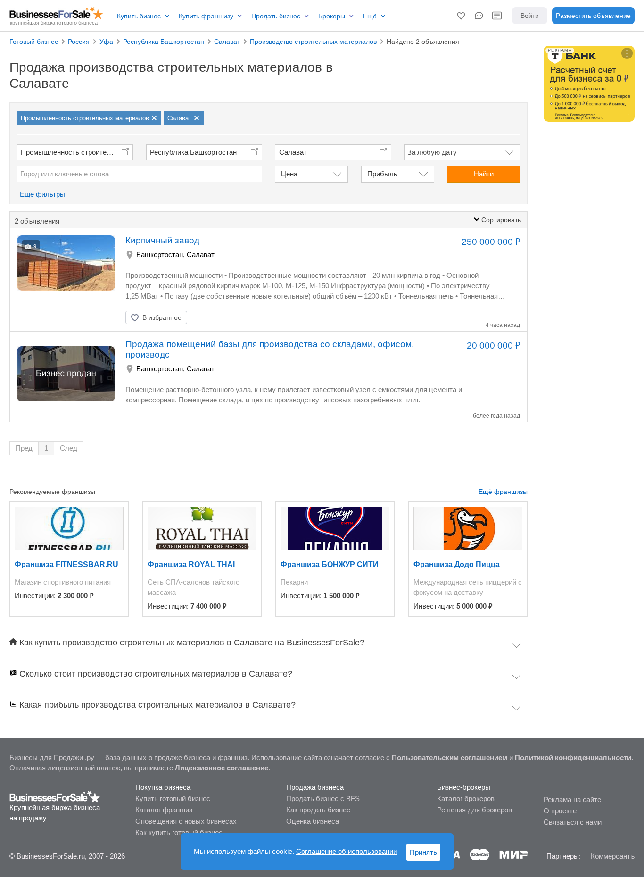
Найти (484, 174)
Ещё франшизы (503, 491)
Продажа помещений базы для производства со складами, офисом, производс (269, 349)
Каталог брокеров (466, 798)
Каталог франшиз (163, 810)
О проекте (560, 811)
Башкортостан (159, 255)
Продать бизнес (275, 16)
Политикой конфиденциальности (573, 757)
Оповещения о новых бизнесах (186, 821)
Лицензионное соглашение (221, 768)
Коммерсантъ (613, 856)
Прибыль (382, 174)
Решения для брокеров (474, 810)
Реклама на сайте (572, 799)
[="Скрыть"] (201, 317)
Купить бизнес (139, 16)
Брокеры (331, 16)
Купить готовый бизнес (172, 798)
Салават (201, 255)
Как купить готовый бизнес (179, 832)
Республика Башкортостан (193, 152)
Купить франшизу (206, 16)
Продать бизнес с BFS (323, 798)
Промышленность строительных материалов (77, 152)
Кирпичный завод (162, 240)
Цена (289, 174)
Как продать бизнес (318, 810)
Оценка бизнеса (312, 821)
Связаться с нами (573, 822)
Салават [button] (293, 152)
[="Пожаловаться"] (224, 317)
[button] (461, 15)
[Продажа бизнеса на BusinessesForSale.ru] (54, 796)
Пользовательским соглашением (449, 757)
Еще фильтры (42, 194)
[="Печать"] (248, 317)
